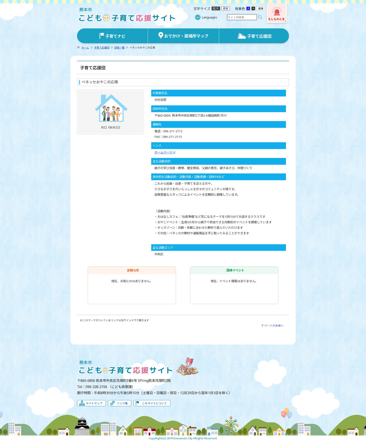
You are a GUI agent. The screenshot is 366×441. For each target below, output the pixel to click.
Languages (209, 17)
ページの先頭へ (274, 325)
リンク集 (122, 403)
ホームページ (163, 152)
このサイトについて (154, 403)
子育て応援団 (101, 47)
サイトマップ (94, 403)
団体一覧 (119, 47)
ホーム (85, 47)
